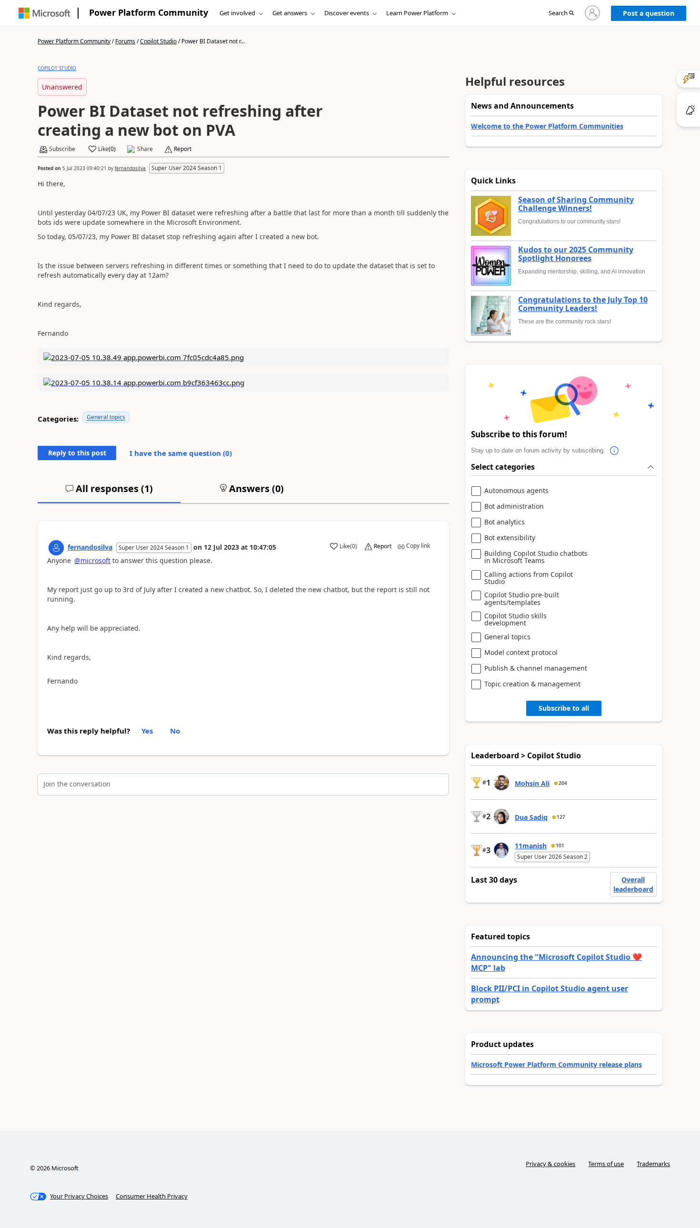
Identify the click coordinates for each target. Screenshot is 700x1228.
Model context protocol (521, 653)
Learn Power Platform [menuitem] (417, 13)
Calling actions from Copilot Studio (528, 578)
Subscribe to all (564, 708)
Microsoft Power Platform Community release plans (556, 1064)
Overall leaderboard (633, 884)
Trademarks (653, 1163)
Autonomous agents (516, 491)
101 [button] (560, 845)
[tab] (109, 492)
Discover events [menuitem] (346, 13)
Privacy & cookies (550, 1163)
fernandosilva (130, 168)
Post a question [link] (648, 13)
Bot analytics (504, 522)
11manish (531, 845)
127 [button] (561, 817)
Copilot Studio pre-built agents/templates (521, 598)
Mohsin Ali (532, 783)
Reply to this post (77, 452)
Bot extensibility (509, 538)
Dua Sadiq (531, 817)
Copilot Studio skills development (515, 619)
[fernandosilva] (56, 547)
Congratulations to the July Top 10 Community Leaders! (583, 304)
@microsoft (92, 560)
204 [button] (563, 783)
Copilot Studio (158, 41)
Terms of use (606, 1163)
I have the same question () (181, 453)
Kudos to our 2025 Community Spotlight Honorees (575, 254)
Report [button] (182, 149)
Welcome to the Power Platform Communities (547, 126)
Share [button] (145, 149)
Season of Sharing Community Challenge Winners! (576, 204)
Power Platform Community (148, 12)
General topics (106, 417)
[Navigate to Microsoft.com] (44, 13)
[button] (561, 13)
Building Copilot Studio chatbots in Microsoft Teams (536, 557)
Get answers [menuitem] (289, 13)
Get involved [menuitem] (237, 13)
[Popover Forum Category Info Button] (614, 450)
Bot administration (514, 507)
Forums (125, 41)
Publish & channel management (535, 668)
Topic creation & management (532, 684)
